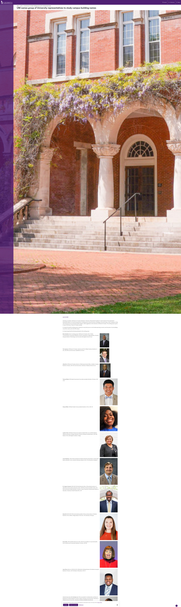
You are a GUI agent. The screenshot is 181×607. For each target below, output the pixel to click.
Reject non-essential (73, 604)
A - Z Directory (171, 2)
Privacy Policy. (99, 602)
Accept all (65, 604)
